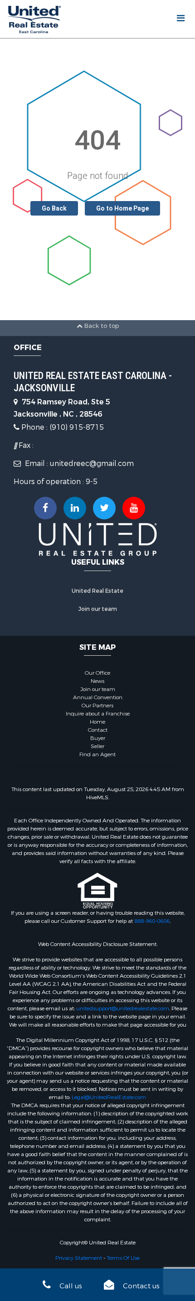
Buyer (97, 738)
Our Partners (97, 705)
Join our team (97, 609)
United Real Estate (97, 591)
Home (97, 721)
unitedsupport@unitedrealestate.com (122, 1008)
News (97, 681)
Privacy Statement (78, 1258)
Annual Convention (97, 697)
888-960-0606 (152, 921)
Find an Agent (97, 754)
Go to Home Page (122, 208)
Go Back (54, 208)
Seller (97, 746)
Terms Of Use (123, 1258)
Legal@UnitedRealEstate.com (109, 1097)
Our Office (97, 673)
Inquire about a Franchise (98, 713)
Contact (97, 730)
